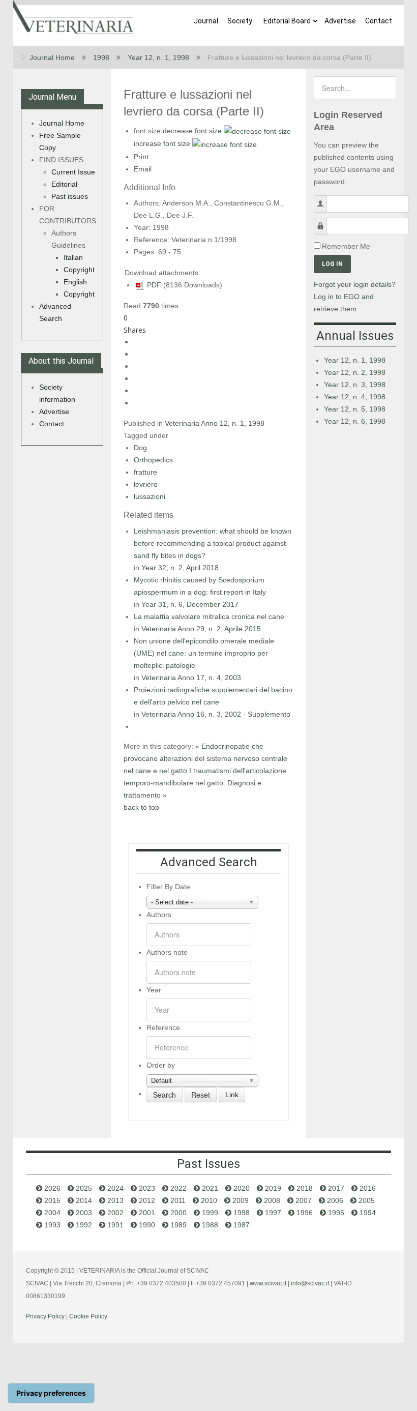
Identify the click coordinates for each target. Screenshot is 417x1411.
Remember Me (346, 246)
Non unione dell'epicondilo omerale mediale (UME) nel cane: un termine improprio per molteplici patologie (204, 653)
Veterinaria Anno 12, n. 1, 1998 (214, 423)
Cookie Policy (88, 1316)
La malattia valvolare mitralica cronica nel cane (209, 616)
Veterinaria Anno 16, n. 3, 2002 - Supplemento (215, 714)
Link (232, 1095)
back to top (141, 807)
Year (153, 990)
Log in (332, 264)
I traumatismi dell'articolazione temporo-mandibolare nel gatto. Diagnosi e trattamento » (205, 783)
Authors (158, 914)
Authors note (167, 952)
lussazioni (149, 496)
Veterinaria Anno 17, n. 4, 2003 (191, 677)
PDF (153, 285)
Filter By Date (168, 887)
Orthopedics (153, 460)
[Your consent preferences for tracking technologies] (51, 1393)
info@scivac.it (310, 1283)
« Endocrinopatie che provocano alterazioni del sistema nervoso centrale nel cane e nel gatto (205, 758)
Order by (160, 1065)
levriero (146, 484)
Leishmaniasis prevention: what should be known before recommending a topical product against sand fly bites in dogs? (212, 543)
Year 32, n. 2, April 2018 (180, 568)
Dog (140, 448)
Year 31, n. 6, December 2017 (190, 604)
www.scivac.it (268, 1283)
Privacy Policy (45, 1316)
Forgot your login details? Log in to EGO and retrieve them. (355, 296)
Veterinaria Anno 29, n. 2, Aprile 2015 (201, 629)
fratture (145, 472)
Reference (163, 1027)
